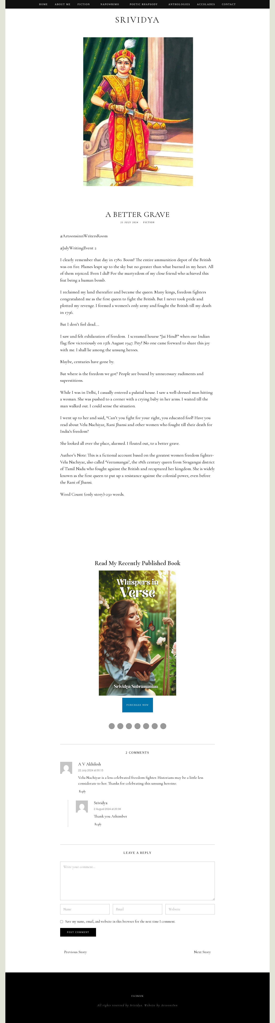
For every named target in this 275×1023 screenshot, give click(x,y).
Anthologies (179, 4)
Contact (229, 4)
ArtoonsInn (169, 1005)
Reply (82, 791)
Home (43, 4)
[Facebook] (261, 4)
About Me (63, 4)
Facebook (137, 996)
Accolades (206, 4)
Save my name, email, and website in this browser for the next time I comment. (120, 921)
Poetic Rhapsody (144, 4)
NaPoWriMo (110, 4)
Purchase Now (138, 705)
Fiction (84, 4)
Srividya (100, 802)
